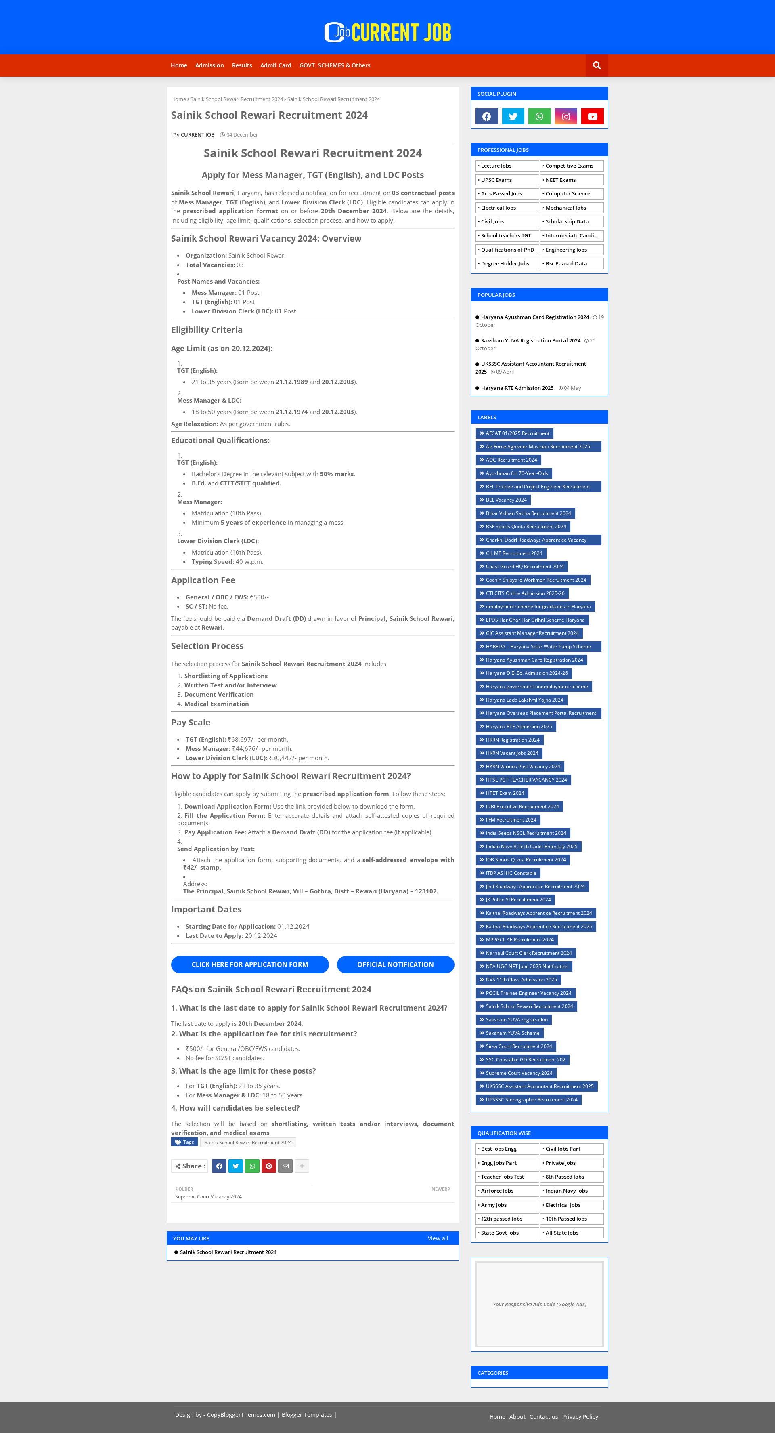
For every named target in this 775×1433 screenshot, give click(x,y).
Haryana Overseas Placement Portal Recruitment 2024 (538, 714)
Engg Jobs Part (499, 1162)
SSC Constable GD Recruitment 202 (526, 1059)
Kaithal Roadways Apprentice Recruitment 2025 (539, 926)
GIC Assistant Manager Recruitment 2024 (532, 633)
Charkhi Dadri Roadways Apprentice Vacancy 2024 (533, 541)
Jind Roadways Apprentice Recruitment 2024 (535, 886)
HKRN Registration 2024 (513, 739)
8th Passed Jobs (565, 1176)
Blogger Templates (307, 1414)
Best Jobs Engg (499, 1148)
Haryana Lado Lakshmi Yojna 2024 (524, 699)
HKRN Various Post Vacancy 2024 (523, 766)
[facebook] (486, 116)
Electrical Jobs (498, 207)
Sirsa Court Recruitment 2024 (519, 1046)
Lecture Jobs (496, 165)
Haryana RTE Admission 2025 (519, 726)
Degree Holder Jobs (505, 263)
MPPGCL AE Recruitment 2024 (520, 939)
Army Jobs (494, 1204)
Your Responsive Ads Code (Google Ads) (539, 1304)
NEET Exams (561, 179)
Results (242, 65)
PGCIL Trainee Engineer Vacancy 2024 (529, 993)
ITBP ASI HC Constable (511, 873)
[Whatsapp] (252, 1166)
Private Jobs (561, 1162)
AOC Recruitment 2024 (511, 459)
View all (438, 1238)
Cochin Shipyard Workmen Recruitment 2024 (536, 579)
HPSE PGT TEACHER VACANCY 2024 (526, 779)
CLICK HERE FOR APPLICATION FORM (250, 964)
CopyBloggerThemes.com (241, 1414)
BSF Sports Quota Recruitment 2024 (526, 526)
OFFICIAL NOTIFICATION (395, 964)
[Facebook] (219, 1166)
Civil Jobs (492, 221)
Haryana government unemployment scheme (537, 686)
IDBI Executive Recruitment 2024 (522, 806)
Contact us (544, 1416)
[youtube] (592, 116)
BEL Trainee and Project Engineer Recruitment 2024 (535, 487)
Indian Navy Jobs (567, 1190)
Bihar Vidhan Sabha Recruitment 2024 (528, 513)
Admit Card (275, 65)
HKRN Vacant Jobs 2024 (512, 753)
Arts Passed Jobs (501, 193)
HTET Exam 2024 (505, 793)
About (517, 1416)
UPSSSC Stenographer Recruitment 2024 (532, 1099)
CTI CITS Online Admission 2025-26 (525, 593)
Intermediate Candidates (575, 235)
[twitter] (513, 116)
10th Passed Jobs (566, 1218)
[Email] (285, 1166)
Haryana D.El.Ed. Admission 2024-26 (527, 673)
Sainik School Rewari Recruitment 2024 (237, 99)
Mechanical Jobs (566, 207)
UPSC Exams (496, 179)
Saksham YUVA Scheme (513, 1033)
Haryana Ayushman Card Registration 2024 (534, 659)
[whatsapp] (539, 116)
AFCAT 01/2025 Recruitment (517, 433)
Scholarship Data (567, 221)
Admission (209, 65)
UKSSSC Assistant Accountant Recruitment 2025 (540, 1086)
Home (179, 65)
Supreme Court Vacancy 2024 (519, 1072)
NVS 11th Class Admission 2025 (521, 979)
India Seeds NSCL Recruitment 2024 (526, 833)
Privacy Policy (580, 1416)
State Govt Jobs (500, 1232)
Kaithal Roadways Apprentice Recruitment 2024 (539, 913)
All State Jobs (562, 1232)
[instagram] (566, 116)
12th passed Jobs (501, 1218)
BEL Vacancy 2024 (506, 499)
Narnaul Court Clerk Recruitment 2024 (529, 953)
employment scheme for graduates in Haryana (538, 606)
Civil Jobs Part (563, 1148)
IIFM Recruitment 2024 (511, 819)
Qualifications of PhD (507, 249)
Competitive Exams (569, 165)
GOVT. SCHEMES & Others (335, 65)
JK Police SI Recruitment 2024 (518, 899)
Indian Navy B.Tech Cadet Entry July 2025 (532, 846)
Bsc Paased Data (566, 263)
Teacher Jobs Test (502, 1176)
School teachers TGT (506, 235)
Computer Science (568, 193)
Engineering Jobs (566, 249)
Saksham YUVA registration (517, 1019)
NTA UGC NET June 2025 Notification (527, 966)
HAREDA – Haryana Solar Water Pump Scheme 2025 (535, 647)
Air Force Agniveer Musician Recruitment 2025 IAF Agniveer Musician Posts (535, 447)
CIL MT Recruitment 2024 (514, 553)
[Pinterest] (269, 1166)
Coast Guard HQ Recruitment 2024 (525, 566)
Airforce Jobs (497, 1190)
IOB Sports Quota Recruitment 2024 (526, 859)
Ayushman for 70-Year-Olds (517, 473)
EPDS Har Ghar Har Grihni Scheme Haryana (535, 619)
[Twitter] (235, 1166)
